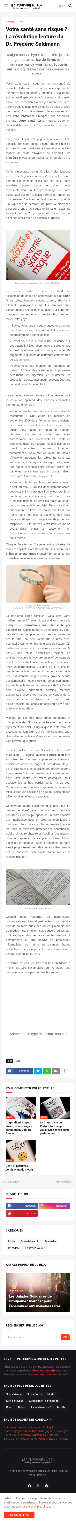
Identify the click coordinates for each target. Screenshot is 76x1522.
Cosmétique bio (30, 1241)
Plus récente (11, 1181)
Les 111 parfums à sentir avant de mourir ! (20, 1167)
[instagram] (38, 1486)
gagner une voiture (25, 1431)
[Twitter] (38, 1071)
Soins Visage (14, 1394)
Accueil (10, 22)
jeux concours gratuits (30, 1435)
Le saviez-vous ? (35, 1247)
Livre (20, 22)
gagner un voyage (55, 1431)
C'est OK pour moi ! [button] (19, 1514)
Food (9, 1407)
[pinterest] (46, 1486)
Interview (13, 1247)
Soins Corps (34, 1394)
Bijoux (22, 1407)
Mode (11, 1241)
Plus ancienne (63, 1181)
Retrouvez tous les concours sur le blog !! (28, 1427)
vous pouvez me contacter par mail (46, 1374)
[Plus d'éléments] (64, 1071)
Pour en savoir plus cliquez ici (36, 1506)
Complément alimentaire (43, 1400)
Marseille (50, 1241)
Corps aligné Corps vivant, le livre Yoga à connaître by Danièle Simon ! (19, 1128)
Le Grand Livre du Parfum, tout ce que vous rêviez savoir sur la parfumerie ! (55, 1128)
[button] (5, 6)
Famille (61, 1407)
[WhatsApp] (47, 1071)
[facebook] (29, 1486)
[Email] (56, 1071)
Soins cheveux (14, 1400)
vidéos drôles (45, 1438)
